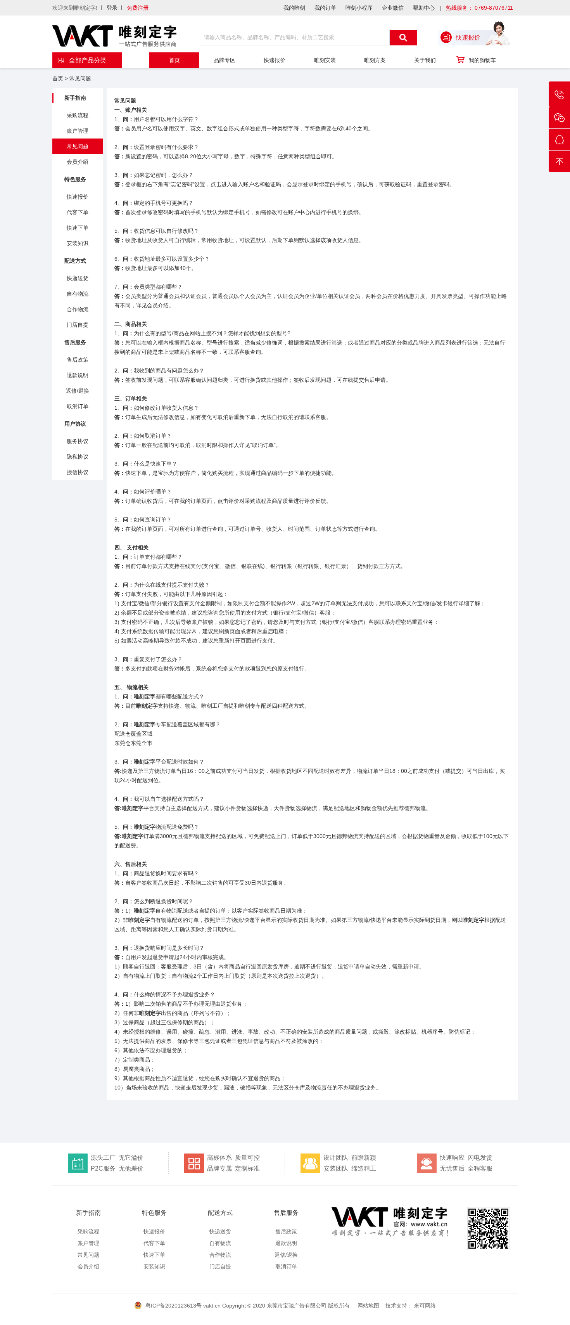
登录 (112, 8)
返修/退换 (77, 391)
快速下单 (77, 228)
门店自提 (77, 325)
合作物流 (77, 309)
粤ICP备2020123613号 (173, 1305)
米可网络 (425, 1305)
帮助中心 (424, 8)
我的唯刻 (294, 8)
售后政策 (77, 360)
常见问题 (80, 78)
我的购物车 (482, 60)
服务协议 (77, 441)
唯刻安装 (325, 60)
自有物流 (77, 294)
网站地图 (368, 1305)
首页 (174, 60)
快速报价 (274, 60)
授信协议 (77, 472)
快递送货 (77, 278)
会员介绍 (77, 162)
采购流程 (77, 115)
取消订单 (77, 406)
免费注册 (138, 8)
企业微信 (393, 8)
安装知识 (77, 243)
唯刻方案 (375, 60)
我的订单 (325, 8)
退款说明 (77, 375)
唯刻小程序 (359, 8)
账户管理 (77, 131)
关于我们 (425, 60)
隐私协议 (77, 457)
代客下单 (77, 212)
